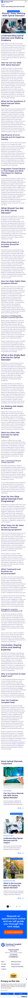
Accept (7, 993)
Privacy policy (4, 990)
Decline (21, 993)
